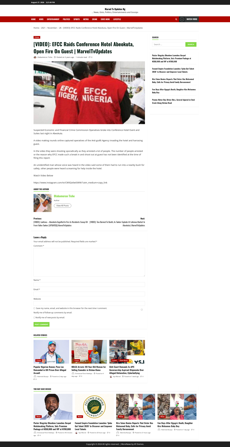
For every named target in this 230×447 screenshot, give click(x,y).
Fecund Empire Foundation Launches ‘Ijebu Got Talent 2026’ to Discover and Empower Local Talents (173, 70)
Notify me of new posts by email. (50, 317)
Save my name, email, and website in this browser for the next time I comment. (71, 308)
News (41, 19)
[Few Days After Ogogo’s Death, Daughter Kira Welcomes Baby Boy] (177, 407)
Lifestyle (117, 19)
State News (105, 19)
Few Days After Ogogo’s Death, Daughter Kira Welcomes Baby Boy (175, 424)
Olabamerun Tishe (44, 57)
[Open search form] (176, 19)
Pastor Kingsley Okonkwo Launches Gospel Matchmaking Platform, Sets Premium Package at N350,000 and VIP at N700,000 (171, 58)
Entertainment (53, 19)
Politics (66, 19)
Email (37, 289)
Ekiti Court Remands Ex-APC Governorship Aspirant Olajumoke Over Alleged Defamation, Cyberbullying (126, 369)
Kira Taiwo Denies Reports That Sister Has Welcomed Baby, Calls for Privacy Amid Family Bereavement (173, 81)
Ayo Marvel (117, 376)
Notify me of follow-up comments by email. (53, 312)
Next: (117, 222)
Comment (39, 246)
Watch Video (192, 19)
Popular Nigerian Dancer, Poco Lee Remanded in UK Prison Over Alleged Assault (50, 369)
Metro (86, 19)
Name (37, 280)
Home (33, 19)
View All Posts (62, 205)
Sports (77, 19)
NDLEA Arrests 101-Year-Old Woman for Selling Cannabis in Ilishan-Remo (89, 368)
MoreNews (126, 444)
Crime (94, 19)
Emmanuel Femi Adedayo (83, 373)
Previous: (61, 222)
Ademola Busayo (43, 376)
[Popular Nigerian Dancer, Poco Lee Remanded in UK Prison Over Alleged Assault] (51, 352)
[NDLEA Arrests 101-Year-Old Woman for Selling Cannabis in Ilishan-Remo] (89, 352)
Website (37, 299)
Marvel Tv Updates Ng (115, 9)
